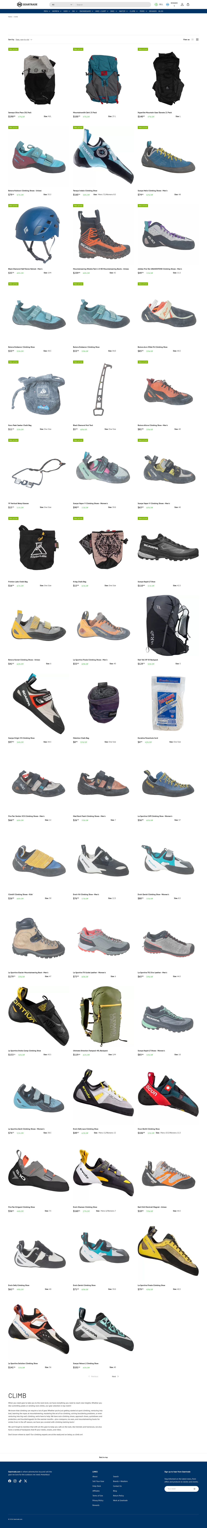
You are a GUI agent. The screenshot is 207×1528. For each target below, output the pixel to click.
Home (10, 16)
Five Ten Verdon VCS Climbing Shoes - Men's (26, 816)
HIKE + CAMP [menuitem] (100, 11)
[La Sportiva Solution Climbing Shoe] (38, 1329)
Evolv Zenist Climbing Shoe (84, 1285)
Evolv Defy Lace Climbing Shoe (85, 1129)
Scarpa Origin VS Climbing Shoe (21, 738)
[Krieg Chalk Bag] (103, 547)
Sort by (11, 39)
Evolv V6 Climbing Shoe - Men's (86, 894)
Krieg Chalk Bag (79, 581)
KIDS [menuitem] (66, 11)
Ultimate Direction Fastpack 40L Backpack (90, 1050)
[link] (93, 1376)
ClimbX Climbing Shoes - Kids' (20, 894)
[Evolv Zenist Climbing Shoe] (103, 1251)
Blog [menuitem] (160, 11)
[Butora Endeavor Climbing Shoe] (38, 312)
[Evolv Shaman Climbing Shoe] (103, 1172)
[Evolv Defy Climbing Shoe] (38, 1251)
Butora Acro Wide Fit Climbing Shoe (152, 347)
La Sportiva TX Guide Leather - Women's (89, 972)
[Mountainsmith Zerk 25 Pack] (103, 78)
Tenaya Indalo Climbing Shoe (85, 190)
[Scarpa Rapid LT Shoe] (168, 547)
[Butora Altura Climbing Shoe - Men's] (168, 390)
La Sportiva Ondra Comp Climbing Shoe (24, 1050)
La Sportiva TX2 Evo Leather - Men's (152, 972)
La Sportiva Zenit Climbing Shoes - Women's (26, 1129)
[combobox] (100, 4)
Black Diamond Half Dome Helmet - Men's (25, 269)
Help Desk (96, 1486)
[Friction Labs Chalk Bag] (38, 547)
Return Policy (118, 1495)
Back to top (103, 1457)
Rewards (95, 1505)
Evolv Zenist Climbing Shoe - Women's (153, 894)
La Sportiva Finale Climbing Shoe (151, 1285)
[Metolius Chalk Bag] (103, 703)
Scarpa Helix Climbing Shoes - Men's (152, 190)
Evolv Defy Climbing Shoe (18, 1285)
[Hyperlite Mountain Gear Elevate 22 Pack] (168, 78)
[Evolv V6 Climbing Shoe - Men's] (103, 860)
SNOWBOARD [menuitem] (85, 11)
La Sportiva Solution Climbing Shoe (23, 1363)
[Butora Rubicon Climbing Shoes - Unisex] (38, 156)
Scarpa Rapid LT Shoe (146, 581)
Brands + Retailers (120, 1481)
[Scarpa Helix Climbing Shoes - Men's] (168, 156)
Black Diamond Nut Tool (83, 425)
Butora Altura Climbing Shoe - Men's (153, 425)
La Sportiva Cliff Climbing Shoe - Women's (155, 816)
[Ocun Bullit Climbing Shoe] (168, 1094)
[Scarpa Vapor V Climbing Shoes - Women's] (103, 469)
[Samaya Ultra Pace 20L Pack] (38, 78)
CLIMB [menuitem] (132, 11)
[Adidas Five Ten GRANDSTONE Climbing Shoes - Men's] (168, 234)
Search (116, 1476)
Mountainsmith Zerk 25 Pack (85, 112)
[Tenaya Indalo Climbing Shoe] (103, 156)
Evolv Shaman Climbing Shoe (85, 1207)
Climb (16, 16)
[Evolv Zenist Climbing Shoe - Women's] (168, 860)
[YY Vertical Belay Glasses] (38, 469)
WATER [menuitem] (122, 11)
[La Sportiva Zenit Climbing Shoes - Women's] (38, 1094)
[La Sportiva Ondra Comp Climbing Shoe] (38, 1016)
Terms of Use (97, 1495)
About (94, 1476)
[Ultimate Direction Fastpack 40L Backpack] (103, 1016)
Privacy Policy (97, 1500)
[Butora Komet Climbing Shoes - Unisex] (38, 625)
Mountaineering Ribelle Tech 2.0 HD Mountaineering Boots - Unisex (101, 269)
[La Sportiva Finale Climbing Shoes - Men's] (103, 625)
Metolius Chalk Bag (81, 738)
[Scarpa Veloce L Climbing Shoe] (103, 1329)
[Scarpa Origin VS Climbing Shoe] (38, 703)
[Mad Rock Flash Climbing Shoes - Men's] (103, 781)
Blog (115, 1491)
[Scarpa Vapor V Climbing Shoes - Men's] (168, 469)
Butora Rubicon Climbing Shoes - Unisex (24, 190)
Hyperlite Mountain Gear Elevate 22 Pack (155, 112)
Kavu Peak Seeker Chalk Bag (20, 425)
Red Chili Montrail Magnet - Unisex (152, 1207)
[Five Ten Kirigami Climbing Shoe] (38, 1172)
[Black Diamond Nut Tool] (103, 390)
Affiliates (96, 1491)
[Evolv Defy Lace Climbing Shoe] (103, 1094)
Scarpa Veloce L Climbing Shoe (85, 1363)
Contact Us (117, 1486)
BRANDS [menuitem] (153, 11)
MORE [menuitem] (142, 11)
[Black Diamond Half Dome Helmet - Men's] (38, 234)
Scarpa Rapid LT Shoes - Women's (151, 1050)
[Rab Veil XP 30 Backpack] (168, 625)
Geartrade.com (18, 1519)
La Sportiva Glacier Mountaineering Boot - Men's (28, 972)
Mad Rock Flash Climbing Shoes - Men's (89, 816)
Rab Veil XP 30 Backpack (148, 660)
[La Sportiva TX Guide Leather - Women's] (103, 938)
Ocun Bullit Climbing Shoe (149, 1129)
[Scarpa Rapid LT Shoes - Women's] (168, 1016)
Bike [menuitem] (112, 11)
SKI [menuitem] (73, 11)
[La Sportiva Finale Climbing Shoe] (168, 1251)
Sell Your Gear (98, 1481)
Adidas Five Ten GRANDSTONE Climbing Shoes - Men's (160, 269)
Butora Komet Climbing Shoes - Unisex (24, 660)
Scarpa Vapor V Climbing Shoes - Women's (90, 503)
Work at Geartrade (120, 1500)
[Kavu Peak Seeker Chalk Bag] (38, 390)
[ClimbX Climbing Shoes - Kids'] (38, 860)
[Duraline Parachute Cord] (168, 703)
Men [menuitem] (46, 11)
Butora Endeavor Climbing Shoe (21, 347)
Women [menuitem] (55, 11)
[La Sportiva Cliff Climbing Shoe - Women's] (168, 781)
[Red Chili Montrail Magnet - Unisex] (168, 1172)
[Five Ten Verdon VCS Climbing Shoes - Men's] (38, 781)
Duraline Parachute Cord (148, 738)
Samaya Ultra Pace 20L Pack (19, 112)
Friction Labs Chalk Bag (18, 581)
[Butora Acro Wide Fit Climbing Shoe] (168, 312)
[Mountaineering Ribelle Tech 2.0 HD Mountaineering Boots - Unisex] (103, 234)
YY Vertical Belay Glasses (18, 503)
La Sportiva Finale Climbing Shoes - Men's (90, 660)
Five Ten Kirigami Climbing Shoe (21, 1207)
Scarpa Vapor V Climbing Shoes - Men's (154, 503)
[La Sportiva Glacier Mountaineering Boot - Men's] (38, 938)
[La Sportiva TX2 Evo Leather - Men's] (168, 938)
